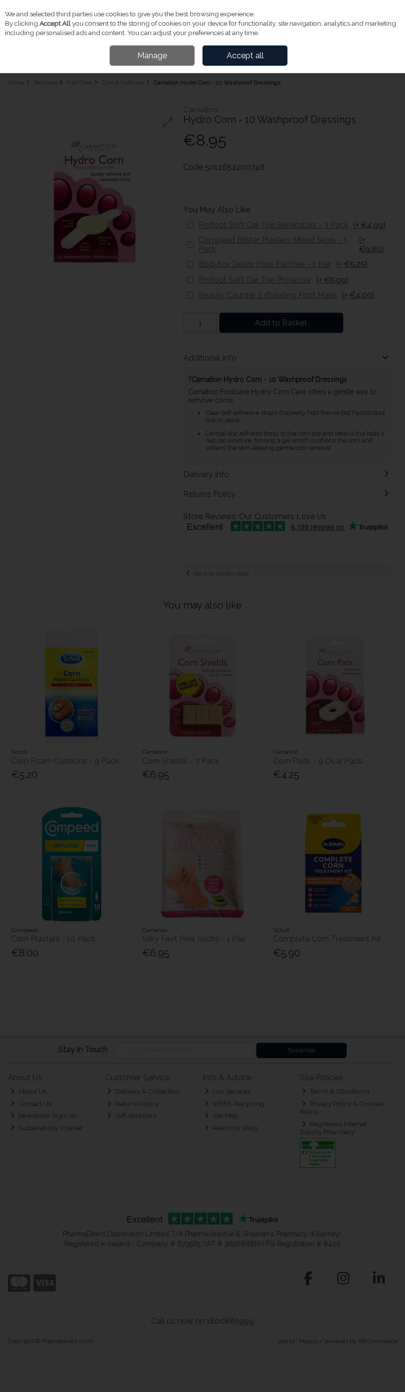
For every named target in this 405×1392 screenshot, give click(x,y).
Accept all (245, 55)
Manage (152, 55)
